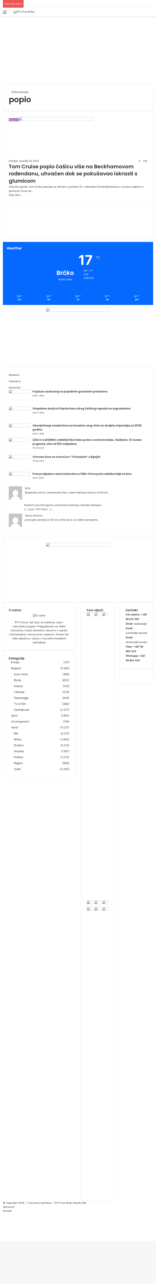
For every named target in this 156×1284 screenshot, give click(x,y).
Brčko (17, 739)
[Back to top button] (1, 1238)
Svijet (17, 769)
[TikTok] (4, 1234)
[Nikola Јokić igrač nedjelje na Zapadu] (97, 615)
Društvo (19, 745)
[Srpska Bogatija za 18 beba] (105, 615)
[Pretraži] (151, 13)
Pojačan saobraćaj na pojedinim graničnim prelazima (70, 391)
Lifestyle (19, 692)
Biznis (17, 680)
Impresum (8, 1206)
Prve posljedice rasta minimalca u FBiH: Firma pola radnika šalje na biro (82, 474)
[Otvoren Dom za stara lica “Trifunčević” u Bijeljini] (19, 457)
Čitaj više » (15, 194)
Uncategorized (20, 721)
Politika (18, 757)
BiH (16, 733)
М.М (27, 488)
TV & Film (20, 703)
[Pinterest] (4, 1222)
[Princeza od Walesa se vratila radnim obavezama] (105, 903)
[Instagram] (4, 1230)
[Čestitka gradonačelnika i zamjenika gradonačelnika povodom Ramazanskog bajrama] (105, 909)
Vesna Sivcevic (33, 515)
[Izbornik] (5, 13)
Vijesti (14, 727)
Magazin (16, 668)
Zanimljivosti (21, 709)
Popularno (15, 381)
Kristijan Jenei (17, 160)
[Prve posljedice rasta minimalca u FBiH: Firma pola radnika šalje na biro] (19, 474)
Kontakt (7, 1210)
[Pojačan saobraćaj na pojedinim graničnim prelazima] (19, 392)
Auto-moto (21, 674)
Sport (14, 715)
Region (18, 763)
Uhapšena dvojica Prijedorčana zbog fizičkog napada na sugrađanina (82, 408)
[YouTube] (4, 1226)
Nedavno (14, 374)
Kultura (18, 686)
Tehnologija (21, 698)
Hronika (19, 751)
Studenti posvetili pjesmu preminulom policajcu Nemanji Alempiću (63, 505)
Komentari (15, 387)
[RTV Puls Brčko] (24, 12)
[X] (4, 1218)
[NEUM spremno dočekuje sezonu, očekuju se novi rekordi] (90, 615)
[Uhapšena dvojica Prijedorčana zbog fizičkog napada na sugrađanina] (19, 409)
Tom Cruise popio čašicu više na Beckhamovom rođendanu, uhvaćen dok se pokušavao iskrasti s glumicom (73, 174)
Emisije (15, 662)
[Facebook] (4, 1214)
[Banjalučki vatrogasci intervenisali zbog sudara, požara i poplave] (90, 909)
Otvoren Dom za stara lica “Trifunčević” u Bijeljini (66, 457)
